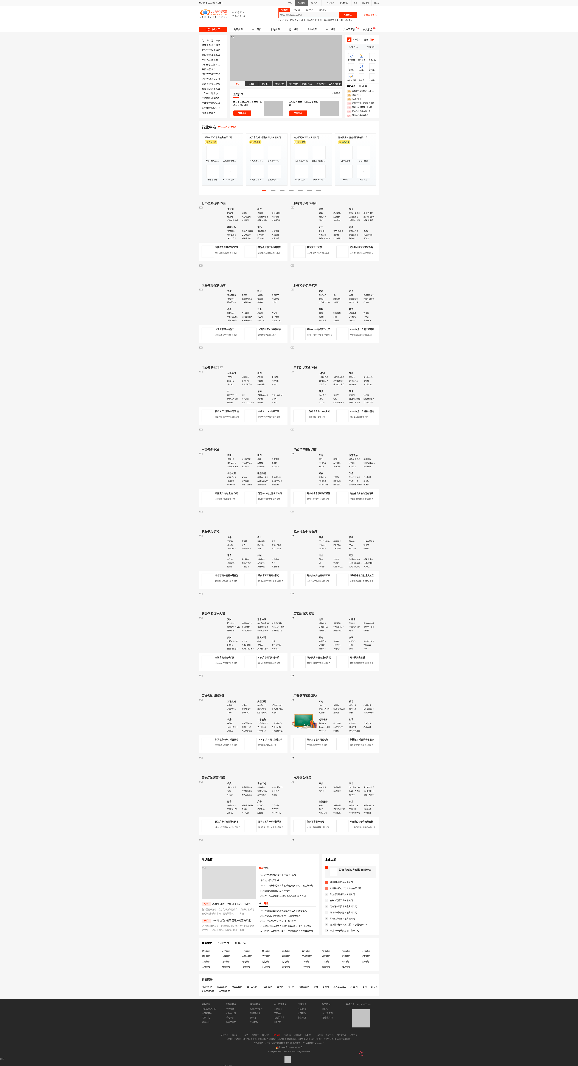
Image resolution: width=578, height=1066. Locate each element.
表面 (218, 40)
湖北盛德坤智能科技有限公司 (351, 137)
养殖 (213, 79)
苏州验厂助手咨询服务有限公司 (319, 335)
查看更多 (336, 93)
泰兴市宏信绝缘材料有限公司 (361, 253)
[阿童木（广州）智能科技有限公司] (243, 523)
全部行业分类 (213, 29)
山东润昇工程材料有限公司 (318, 581)
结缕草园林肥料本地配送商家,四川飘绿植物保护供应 (239, 575)
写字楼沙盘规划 (357, 657)
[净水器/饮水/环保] (304, 388)
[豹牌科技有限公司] (243, 441)
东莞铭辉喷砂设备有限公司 (226, 253)
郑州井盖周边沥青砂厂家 (318, 575)
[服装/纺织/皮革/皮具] (304, 306)
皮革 (213, 55)
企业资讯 (331, 29)
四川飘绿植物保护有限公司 (226, 581)
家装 (213, 50)
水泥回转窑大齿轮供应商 (269, 329)
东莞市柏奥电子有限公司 (260, 137)
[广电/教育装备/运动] (304, 716)
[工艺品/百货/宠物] (304, 634)
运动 (218, 103)
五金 (204, 50)
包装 (209, 60)
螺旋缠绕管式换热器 (333, 20)
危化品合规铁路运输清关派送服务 (366, 493)
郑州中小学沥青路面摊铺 (318, 493)
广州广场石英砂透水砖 (268, 657)
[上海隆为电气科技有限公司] (335, 523)
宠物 (215, 93)
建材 (209, 50)
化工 (204, 40)
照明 (204, 45)
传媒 (218, 108)
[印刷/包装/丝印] (212, 388)
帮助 (355, 3)
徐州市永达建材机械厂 (267, 335)
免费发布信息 (370, 15)
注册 (372, 40)
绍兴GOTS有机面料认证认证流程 (322, 329)
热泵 (209, 69)
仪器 (213, 69)
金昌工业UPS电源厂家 (268, 411)
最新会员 (351, 86)
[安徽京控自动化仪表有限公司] (335, 687)
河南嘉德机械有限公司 (267, 745)
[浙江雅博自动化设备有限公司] (243, 687)
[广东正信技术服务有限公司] (335, 358)
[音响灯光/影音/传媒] (212, 798)
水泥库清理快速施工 (224, 329)
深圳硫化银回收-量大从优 (362, 575)
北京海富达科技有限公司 (225, 499)
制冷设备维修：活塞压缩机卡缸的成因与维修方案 (238, 739)
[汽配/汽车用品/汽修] (304, 470)
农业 (204, 79)
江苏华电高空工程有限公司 (226, 335)
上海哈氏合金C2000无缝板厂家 (321, 411)
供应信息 (238, 29)
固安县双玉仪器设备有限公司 (361, 745)
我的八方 (314, 3)
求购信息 (275, 29)
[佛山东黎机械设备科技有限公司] (243, 276)
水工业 (212, 65)
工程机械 (206, 98)
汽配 (204, 74)
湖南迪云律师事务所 (357, 115)
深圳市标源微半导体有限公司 (307, 137)
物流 (204, 113)
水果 (218, 79)
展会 (209, 113)
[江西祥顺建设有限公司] (243, 605)
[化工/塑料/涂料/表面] (212, 224)
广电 (204, 103)
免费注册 (301, 3)
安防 (204, 89)
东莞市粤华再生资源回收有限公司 (363, 581)
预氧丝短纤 (354, 95)
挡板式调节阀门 (297, 20)
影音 (213, 108)
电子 (209, 45)
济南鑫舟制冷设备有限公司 (226, 745)
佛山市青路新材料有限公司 (269, 663)
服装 (204, 55)
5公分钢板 (283, 20)
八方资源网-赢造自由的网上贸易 (222, 13)
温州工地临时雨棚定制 (317, 739)
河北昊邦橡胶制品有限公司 (269, 253)
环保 (218, 65)
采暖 (204, 69)
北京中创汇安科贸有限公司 (226, 663)
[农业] (212, 552)
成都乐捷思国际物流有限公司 (361, 499)
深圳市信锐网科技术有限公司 (361, 107)
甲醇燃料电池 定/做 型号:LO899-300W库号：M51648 (240, 493)
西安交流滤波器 (314, 247)
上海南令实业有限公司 (316, 417)
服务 (213, 113)
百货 (211, 93)
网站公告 (363, 86)
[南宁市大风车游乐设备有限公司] (335, 769)
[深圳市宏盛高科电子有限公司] (335, 605)
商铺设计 (371, 47)
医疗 (218, 84)
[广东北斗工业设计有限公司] (243, 358)
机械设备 (215, 98)
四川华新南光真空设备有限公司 (270, 581)
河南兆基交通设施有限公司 (318, 499)
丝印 (213, 60)
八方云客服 (349, 29)
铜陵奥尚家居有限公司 (359, 417)
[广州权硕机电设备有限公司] (335, 276)
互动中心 (330, 3)
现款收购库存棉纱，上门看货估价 (361, 91)
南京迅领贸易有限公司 (358, 111)
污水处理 (215, 89)
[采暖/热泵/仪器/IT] (212, 470)
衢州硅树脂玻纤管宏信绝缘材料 (364, 247)
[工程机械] (212, 716)
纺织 (209, 55)
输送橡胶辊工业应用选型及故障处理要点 (277, 247)
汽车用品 (211, 74)
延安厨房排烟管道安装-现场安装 (322, 657)
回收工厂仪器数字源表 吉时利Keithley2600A (236, 411)
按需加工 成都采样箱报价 (362, 739)
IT (217, 60)
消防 (209, 89)
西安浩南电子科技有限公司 (318, 253)
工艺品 (205, 93)
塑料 (209, 40)
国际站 (376, 3)
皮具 (218, 55)
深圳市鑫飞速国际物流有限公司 (219, 137)
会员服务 (368, 29)
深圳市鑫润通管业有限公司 (269, 499)
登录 (290, 3)
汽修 (218, 74)
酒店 (218, 50)
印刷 (204, 60)
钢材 (213, 84)
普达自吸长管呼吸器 (224, 657)
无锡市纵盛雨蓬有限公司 (317, 745)
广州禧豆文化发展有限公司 (360, 103)
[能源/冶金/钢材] (304, 552)
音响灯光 (206, 108)
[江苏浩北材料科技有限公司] (335, 441)
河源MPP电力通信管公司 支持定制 (274, 493)
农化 (209, 79)
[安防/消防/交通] (212, 634)
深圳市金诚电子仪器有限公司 (227, 417)
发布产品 (353, 47)
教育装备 (211, 103)
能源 (204, 84)
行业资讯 (293, 29)
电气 (213, 45)
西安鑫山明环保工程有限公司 (319, 663)
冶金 (209, 84)
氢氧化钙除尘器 (314, 20)
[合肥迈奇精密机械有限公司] (243, 769)
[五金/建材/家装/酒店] (212, 306)
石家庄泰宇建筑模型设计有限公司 (363, 663)
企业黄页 (256, 29)
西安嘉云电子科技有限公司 (269, 417)
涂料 (213, 40)
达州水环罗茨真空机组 (268, 575)
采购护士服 (354, 99)
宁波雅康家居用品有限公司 (361, 335)
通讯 (218, 45)
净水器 (205, 65)
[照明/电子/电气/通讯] (304, 224)
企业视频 (312, 29)
